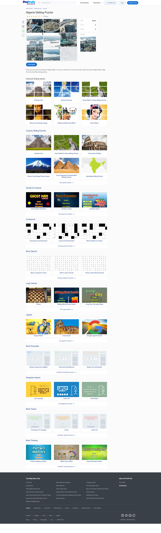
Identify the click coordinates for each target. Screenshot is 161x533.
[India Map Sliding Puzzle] (94, 172)
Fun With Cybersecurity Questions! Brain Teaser (68, 495)
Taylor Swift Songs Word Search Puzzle (36, 498)
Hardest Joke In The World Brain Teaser (66, 492)
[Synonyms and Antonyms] (38, 238)
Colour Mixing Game (61, 488)
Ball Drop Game (60, 498)
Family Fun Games (33, 188)
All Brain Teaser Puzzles (66, 435)
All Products (123, 485)
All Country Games (65, 183)
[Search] (73, 3)
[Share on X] (23, 26)
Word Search (31, 251)
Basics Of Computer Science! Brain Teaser (97, 488)
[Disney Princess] (66, 96)
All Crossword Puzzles (65, 246)
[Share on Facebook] (23, 22)
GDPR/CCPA (60, 519)
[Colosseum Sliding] (94, 150)
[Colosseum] (66, 326)
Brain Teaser (31, 409)
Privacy (35, 519)
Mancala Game (90, 492)
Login (122, 3)
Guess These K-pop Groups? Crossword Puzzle (38, 495)
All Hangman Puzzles (66, 404)
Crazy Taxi (29, 482)
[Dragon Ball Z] (38, 326)
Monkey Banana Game (92, 495)
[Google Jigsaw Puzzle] (94, 326)
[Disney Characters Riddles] (38, 358)
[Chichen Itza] (38, 96)
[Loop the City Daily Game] (94, 295)
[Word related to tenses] (94, 238)
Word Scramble (32, 346)
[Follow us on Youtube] (133, 515)
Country (45, 8)
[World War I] (94, 389)
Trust (51, 519)
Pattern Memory (60, 485)
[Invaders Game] (66, 200)
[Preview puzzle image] (88, 44)
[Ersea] (66, 421)
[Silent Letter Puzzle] (66, 270)
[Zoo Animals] (38, 389)
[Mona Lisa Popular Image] (38, 119)
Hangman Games (33, 377)
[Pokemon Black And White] (66, 119)
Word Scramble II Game (92, 485)
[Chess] (38, 295)
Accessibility (43, 519)
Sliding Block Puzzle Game (33, 488)
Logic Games (31, 283)
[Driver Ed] (94, 421)
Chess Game (29, 485)
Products (28, 515)
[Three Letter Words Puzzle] (94, 270)
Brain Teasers (97, 508)
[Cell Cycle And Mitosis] (66, 358)
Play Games (96, 3)
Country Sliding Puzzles (36, 131)
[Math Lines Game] (66, 452)
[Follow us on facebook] (130, 515)
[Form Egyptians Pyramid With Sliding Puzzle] (66, 172)
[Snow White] (94, 119)
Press (43, 515)
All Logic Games (65, 309)
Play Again (31, 64)
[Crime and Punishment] (66, 238)
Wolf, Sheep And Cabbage (63, 482)
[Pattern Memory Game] (38, 452)
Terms (27, 519)
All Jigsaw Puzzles (65, 341)
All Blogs (36, 515)
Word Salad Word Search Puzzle (95, 498)
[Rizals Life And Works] (94, 358)
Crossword (30, 219)
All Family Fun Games (66, 214)
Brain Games (29, 8)
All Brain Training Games (66, 466)
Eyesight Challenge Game (33, 501)
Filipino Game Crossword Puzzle (34, 492)
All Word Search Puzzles (65, 278)
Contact (58, 515)
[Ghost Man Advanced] (38, 200)
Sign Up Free (133, 3)
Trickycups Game (90, 482)
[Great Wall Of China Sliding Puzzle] (94, 96)
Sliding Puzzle (37, 8)
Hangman (75, 508)
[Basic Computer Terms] (38, 270)
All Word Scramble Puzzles (66, 372)
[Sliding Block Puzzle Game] (66, 295)
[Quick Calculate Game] (94, 452)
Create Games (84, 3)
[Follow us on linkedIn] (122, 515)
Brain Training (32, 440)
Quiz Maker (122, 482)
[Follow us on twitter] (126, 515)
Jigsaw (29, 315)
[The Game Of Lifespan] (38, 421)
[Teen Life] (66, 389)
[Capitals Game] (94, 200)
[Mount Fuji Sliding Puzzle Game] (38, 172)
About (50, 515)
